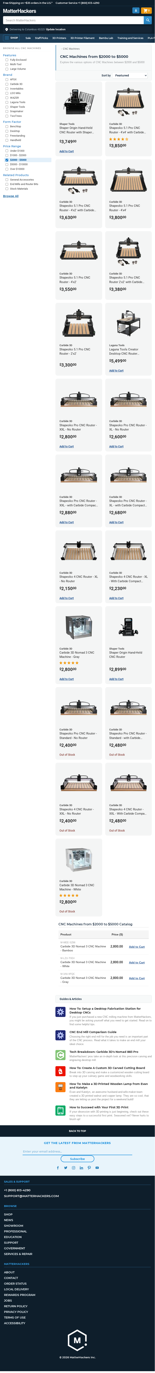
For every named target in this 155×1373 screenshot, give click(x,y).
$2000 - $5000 (18, 159)
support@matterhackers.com (31, 1196)
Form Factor (12, 122)
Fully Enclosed (18, 59)
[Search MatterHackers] (148, 20)
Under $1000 (17, 150)
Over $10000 (17, 168)
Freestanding (17, 135)
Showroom (13, 1226)
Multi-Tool (15, 64)
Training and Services (130, 38)
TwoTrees (16, 115)
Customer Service (66, 2)
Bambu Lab (106, 38)
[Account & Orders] (136, 10)
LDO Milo (15, 93)
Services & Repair (18, 1254)
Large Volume (18, 68)
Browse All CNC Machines (22, 48)
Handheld (15, 140)
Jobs (8, 1300)
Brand (7, 75)
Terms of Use (15, 1317)
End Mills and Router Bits (24, 184)
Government (14, 1248)
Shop (8, 1214)
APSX (13, 79)
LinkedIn (81, 1167)
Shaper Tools (17, 106)
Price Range (12, 146)
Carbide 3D (16, 84)
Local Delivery (16, 1289)
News (8, 1220)
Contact (11, 1278)
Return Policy (15, 1306)
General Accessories (22, 179)
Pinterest (89, 1167)
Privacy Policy (16, 1312)
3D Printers (59, 38)
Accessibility (14, 1323)
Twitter (65, 1167)
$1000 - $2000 (18, 155)
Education (13, 1237)
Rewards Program (19, 1295)
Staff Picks (41, 38)
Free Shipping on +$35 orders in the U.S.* (27, 2)
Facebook (57, 1167)
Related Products (16, 175)
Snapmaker (16, 111)
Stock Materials (19, 188)
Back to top (77, 1131)
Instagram (73, 1167)
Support (11, 1242)
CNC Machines (71, 48)
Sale (28, 38)
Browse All (11, 196)
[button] (77, 29)
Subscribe (77, 1159)
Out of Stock (67, 754)
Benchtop (15, 126)
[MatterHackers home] (19, 11)
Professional (15, 1231)
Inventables (16, 88)
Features (9, 55)
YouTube (97, 1167)
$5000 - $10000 (19, 164)
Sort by (106, 75)
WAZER (14, 97)
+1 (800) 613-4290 (88, 2)
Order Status (15, 1283)
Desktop (15, 131)
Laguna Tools (17, 102)
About (9, 1272)
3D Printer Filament (83, 38)
